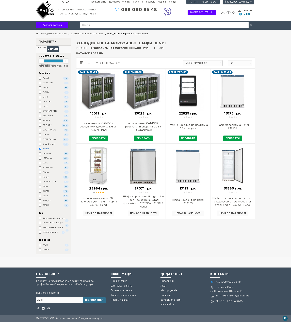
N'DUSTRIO (54, 167)
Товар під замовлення (123, 295)
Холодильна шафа (54, 228)
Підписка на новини (47, 293)
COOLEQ (54, 102)
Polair (54, 177)
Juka (54, 163)
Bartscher (54, 83)
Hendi (54, 49)
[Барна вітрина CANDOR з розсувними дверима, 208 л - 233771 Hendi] (98, 134)
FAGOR (54, 120)
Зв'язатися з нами (170, 300)
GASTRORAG (54, 130)
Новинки (165, 295)
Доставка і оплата (120, 2)
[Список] (88, 63)
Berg (54, 87)
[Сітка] (82, 63)
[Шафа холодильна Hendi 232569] (232, 134)
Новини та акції (167, 2)
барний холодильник (54, 218)
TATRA (54, 205)
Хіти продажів (168, 291)
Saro (54, 186)
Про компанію (98, 2)
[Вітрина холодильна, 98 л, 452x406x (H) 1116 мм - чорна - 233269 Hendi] (98, 209)
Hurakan (54, 153)
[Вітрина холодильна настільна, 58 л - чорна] (188, 134)
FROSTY (54, 125)
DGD (54, 106)
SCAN (54, 191)
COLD (54, 92)
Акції (163, 286)
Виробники (167, 281)
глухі (54, 245)
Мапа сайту (167, 305)
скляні (54, 250)
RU (62, 2)
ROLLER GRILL (54, 182)
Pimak (54, 172)
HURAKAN (54, 158)
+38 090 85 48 (228, 282)
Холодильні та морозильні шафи (86, 34)
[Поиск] (251, 25)
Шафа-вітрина (52, 232)
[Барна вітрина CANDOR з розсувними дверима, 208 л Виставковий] (143, 134)
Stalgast (54, 200)
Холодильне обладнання (54, 34)
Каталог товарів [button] (52, 25)
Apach (54, 78)
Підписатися (94, 300)
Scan (54, 196)
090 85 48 (139, 10)
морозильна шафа (54, 223)
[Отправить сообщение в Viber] (167, 12)
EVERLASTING (54, 111)
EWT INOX (54, 116)
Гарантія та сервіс (144, 2)
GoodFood (54, 144)
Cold (54, 97)
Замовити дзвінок (202, 12)
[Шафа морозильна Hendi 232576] (188, 209)
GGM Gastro (54, 139)
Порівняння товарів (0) (108, 63)
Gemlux (54, 135)
